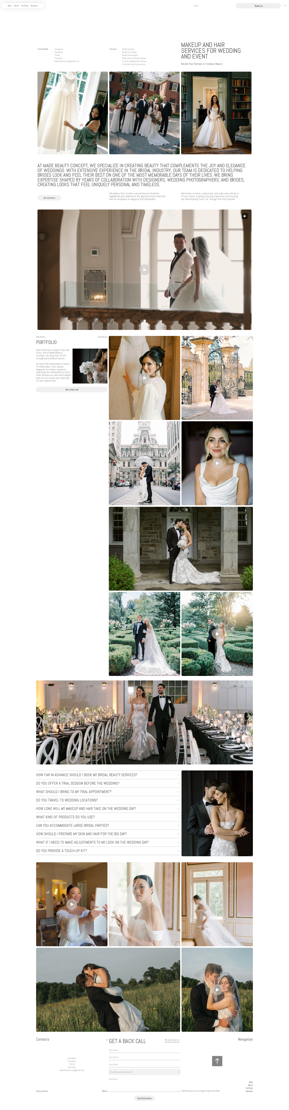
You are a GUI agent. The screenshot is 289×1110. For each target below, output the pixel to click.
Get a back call (71, 389)
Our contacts (49, 197)
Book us (259, 6)
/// (285, 6)
